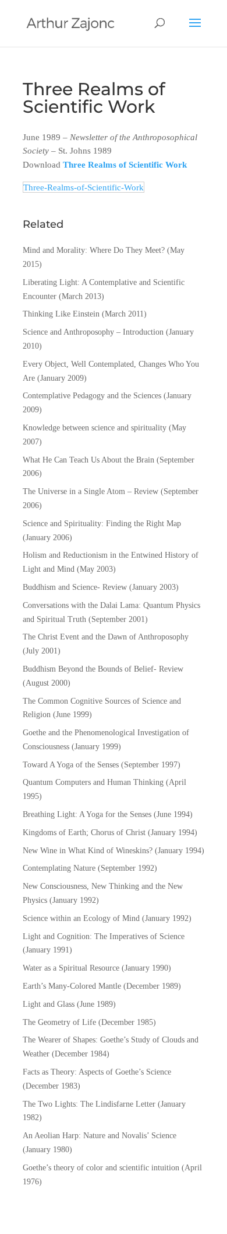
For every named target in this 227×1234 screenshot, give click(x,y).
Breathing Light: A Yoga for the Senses (87, 814)
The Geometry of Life (59, 1022)
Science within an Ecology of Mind (81, 918)
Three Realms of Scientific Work (125, 164)
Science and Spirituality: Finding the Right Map (102, 523)
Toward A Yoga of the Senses (71, 764)
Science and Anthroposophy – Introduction (93, 332)
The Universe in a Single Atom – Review (90, 491)
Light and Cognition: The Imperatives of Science (104, 936)
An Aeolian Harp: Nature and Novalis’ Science (99, 1135)
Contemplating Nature (59, 868)
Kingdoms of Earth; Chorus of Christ (84, 832)
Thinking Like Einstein (61, 314)
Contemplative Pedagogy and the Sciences (92, 395)
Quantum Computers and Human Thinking (93, 782)
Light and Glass (49, 1004)
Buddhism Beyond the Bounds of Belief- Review (103, 669)
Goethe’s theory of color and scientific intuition (101, 1167)
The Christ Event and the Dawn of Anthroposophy (106, 636)
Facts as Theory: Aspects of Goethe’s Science (97, 1072)
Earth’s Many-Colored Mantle (72, 986)
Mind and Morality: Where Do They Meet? (94, 250)
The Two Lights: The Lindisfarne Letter (89, 1104)
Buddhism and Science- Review (75, 587)
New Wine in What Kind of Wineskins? (87, 850)
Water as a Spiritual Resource (71, 968)
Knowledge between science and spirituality (94, 427)
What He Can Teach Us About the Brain (88, 460)
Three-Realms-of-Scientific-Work (83, 187)
